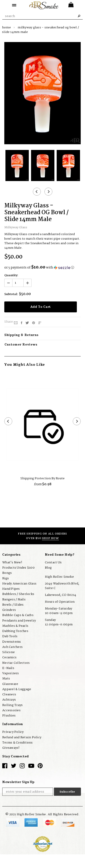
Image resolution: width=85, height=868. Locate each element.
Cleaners (9, 694)
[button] (42, 267)
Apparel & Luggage (16, 689)
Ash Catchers (12, 646)
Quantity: (11, 275)
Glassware (10, 683)
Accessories (11, 710)
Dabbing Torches (15, 631)
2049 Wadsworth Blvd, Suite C (62, 586)
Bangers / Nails (14, 599)
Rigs (5, 578)
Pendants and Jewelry (19, 620)
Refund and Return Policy (21, 737)
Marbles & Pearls (15, 625)
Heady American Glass (19, 583)
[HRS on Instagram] (22, 766)
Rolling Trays (12, 705)
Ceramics (9, 657)
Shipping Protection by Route (42, 478)
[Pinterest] (33, 322)
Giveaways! (10, 747)
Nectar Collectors (16, 662)
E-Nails (8, 668)
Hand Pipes (11, 588)
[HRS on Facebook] (4, 766)
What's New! (12, 562)
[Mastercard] (50, 822)
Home (6, 27)
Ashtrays (9, 699)
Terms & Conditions (17, 742)
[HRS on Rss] (31, 766)
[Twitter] (27, 322)
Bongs (7, 572)
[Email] (15, 322)
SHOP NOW (50, 538)
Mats (6, 678)
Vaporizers (10, 673)
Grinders (9, 609)
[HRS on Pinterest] (40, 766)
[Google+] (39, 322)
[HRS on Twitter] (13, 766)
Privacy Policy (13, 731)
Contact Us (53, 562)
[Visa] (13, 822)
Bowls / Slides (13, 604)
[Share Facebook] (21, 322)
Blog (48, 567)
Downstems (11, 641)
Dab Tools (9, 636)
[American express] (31, 822)
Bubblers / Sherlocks (18, 594)
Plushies (9, 715)
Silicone (8, 652)
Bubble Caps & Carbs (18, 615)
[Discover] (67, 822)
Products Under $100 (18, 567)
